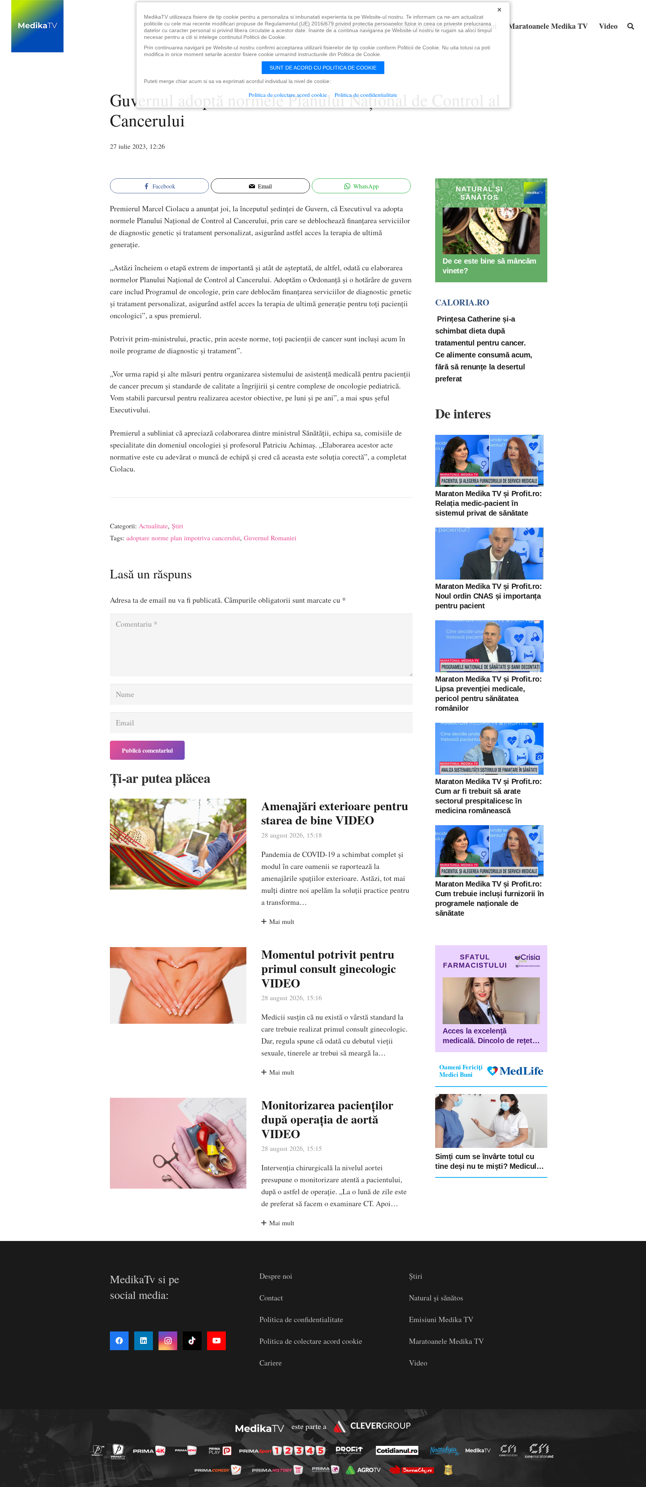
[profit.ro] (351, 1450)
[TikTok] (192, 1340)
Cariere (270, 1363)
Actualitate (153, 525)
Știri (177, 525)
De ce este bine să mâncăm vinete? (489, 266)
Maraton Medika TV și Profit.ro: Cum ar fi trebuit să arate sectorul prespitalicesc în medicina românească (488, 796)
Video (418, 1363)
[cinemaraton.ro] (510, 1450)
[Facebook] (119, 1340)
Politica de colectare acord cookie (310, 1341)
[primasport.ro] (284, 1451)
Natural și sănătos (436, 1298)
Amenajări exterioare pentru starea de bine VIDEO (334, 813)
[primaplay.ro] (222, 1451)
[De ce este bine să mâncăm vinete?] (491, 231)
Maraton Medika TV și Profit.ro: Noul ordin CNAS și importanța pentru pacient (488, 596)
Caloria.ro (462, 302)
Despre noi (275, 1276)
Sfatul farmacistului (475, 961)
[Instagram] (168, 1340)
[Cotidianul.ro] (399, 1450)
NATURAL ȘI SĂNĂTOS (479, 193)
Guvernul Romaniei (270, 537)
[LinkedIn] (143, 1340)
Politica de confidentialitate (301, 1319)
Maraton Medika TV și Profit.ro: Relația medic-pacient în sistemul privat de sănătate (488, 503)
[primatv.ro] (100, 1450)
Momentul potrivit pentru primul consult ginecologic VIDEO (328, 968)
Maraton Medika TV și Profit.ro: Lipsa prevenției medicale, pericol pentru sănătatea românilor (488, 693)
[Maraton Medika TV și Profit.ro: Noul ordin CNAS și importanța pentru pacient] (489, 554)
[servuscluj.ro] (413, 1469)
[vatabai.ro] (450, 1470)
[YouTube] (216, 1340)
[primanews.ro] (188, 1450)
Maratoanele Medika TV (446, 1341)
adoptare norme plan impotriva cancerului (183, 537)
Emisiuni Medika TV (441, 1319)
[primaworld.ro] (327, 1469)
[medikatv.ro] (480, 1450)
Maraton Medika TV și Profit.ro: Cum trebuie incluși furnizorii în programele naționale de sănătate (489, 898)
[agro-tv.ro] (365, 1470)
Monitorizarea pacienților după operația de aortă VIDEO (327, 1119)
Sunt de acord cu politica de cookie (323, 68)
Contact (271, 1298)
